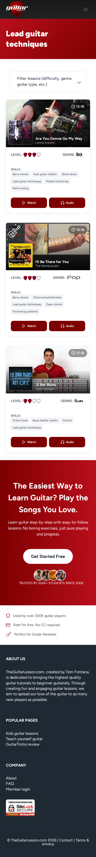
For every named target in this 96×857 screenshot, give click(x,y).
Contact (66, 840)
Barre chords (20, 174)
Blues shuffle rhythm (45, 420)
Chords (67, 420)
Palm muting (21, 188)
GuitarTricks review (23, 744)
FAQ (10, 783)
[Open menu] (85, 9)
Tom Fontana (44, 389)
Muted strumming (57, 181)
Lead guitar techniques (27, 181)
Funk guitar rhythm (45, 174)
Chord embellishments (47, 297)
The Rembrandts (47, 266)
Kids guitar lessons (22, 733)
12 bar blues (20, 420)
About (11, 778)
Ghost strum (69, 174)
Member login (18, 789)
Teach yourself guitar (24, 738)
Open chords (54, 304)
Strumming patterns (25, 311)
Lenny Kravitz (45, 142)
